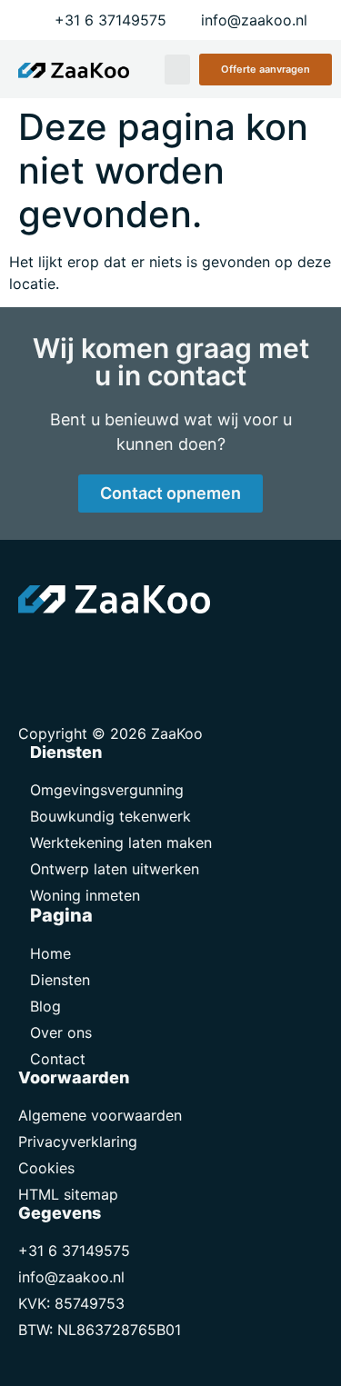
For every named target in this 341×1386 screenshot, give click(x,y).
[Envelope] (36, 650)
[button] (177, 70)
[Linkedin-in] (77, 650)
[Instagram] (118, 650)
